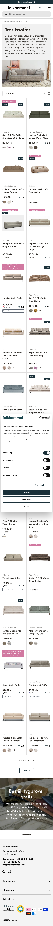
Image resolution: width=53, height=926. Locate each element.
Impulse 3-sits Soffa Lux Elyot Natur (38, 739)
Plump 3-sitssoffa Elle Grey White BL (13, 245)
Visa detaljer (40, 485)
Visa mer (26, 770)
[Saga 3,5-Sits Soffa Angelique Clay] (39, 389)
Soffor (18, 21)
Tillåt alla (26, 492)
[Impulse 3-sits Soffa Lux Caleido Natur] (13, 717)
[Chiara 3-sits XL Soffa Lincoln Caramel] (13, 169)
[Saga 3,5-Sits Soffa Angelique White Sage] (13, 114)
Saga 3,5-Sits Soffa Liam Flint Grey (38, 354)
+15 (13, 368)
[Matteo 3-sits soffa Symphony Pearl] (13, 610)
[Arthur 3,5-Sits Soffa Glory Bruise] (39, 558)
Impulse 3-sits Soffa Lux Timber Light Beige (38, 246)
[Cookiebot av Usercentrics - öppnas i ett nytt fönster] (39, 417)
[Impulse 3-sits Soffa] (13, 278)
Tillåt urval (26, 500)
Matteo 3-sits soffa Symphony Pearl (11, 632)
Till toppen (26, 835)
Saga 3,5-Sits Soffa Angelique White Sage (13, 136)
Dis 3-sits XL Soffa (38, 685)
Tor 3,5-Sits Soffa (11, 578)
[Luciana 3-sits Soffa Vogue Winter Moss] (39, 114)
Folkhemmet (12, 920)
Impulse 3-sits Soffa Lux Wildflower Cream (12, 355)
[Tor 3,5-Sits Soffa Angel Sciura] (39, 278)
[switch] (46, 460)
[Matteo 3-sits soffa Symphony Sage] (39, 610)
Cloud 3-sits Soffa (11, 685)
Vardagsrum (11, 21)
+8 (13, 147)
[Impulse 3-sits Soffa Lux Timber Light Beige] (39, 223)
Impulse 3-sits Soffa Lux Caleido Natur (12, 739)
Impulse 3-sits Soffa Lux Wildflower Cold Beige (38, 524)
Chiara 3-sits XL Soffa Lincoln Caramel (13, 190)
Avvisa (26, 507)
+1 (13, 201)
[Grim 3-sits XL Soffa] (13, 389)
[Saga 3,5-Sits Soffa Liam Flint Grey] (39, 332)
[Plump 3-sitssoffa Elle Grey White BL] (13, 223)
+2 (40, 147)
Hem (4, 21)
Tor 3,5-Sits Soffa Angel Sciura (37, 299)
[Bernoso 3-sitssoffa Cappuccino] (39, 169)
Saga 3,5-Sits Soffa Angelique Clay (38, 411)
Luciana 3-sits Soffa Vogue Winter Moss (38, 136)
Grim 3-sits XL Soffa (12, 409)
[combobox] (26, 14)
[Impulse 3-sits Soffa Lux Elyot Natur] (39, 717)
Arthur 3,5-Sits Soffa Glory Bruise (39, 579)
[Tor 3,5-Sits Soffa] (13, 558)
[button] (49, 7)
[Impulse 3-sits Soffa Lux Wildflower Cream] (13, 332)
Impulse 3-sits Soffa (12, 298)
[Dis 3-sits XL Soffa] (39, 664)
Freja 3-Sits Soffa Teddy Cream (10, 522)
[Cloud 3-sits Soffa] (13, 664)
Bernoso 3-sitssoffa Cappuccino (38, 190)
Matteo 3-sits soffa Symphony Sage (38, 632)
